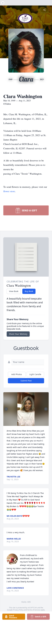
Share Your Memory (18, 334)
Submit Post (26, 380)
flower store (9, 191)
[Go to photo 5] (28, 424)
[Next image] (46, 409)
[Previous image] (6, 409)
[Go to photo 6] (30, 424)
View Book (13, 291)
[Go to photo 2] (23, 424)
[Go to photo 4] (26, 424)
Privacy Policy (18, 610)
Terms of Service (33, 610)
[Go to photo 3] (25, 424)
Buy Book (29, 291)
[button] (26, 409)
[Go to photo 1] (22, 424)
